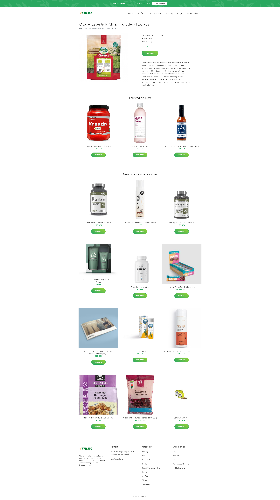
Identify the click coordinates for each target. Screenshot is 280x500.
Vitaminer (161, 35)
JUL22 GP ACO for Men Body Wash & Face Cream (98, 281)
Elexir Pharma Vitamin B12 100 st (98, 223)
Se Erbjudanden (159, 3)
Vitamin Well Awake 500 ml (140, 146)
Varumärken (193, 13)
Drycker (145, 464)
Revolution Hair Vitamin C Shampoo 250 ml (181, 351)
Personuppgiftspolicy (181, 464)
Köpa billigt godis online (151, 468)
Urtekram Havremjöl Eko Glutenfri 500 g (98, 418)
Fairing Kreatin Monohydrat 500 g (98, 146)
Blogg (180, 13)
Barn (143, 456)
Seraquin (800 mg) (181, 418)
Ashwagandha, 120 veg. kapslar (181, 223)
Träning (169, 13)
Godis (130, 13)
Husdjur (144, 472)
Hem (81, 28)
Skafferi (141, 13)
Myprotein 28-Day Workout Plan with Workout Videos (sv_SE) (98, 352)
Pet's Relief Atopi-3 (140, 351)
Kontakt (176, 456)
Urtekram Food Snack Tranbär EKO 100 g (140, 418)
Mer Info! (150, 53)
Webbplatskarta (179, 468)
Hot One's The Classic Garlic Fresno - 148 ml (181, 146)
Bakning (145, 452)
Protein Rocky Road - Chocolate (182, 287)
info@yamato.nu (116, 459)
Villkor (175, 460)
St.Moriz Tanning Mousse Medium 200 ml (140, 223)
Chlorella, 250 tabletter (140, 287)
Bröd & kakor (155, 13)
